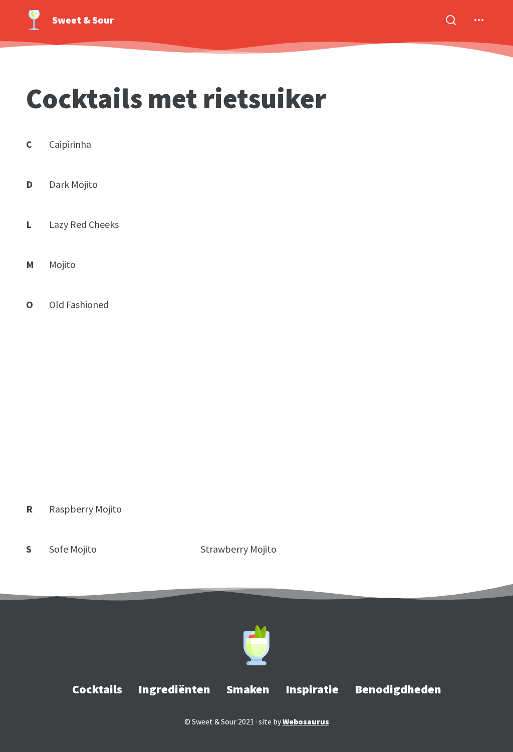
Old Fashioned (79, 304)
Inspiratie (312, 689)
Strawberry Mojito (238, 549)
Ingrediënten (174, 689)
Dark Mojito (73, 184)
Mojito (62, 264)
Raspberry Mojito (85, 509)
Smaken (248, 689)
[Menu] (479, 20)
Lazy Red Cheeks (84, 224)
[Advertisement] (256, 407)
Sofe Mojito (73, 549)
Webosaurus (306, 721)
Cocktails (97, 689)
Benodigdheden (398, 689)
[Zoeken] (451, 20)
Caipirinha (70, 144)
